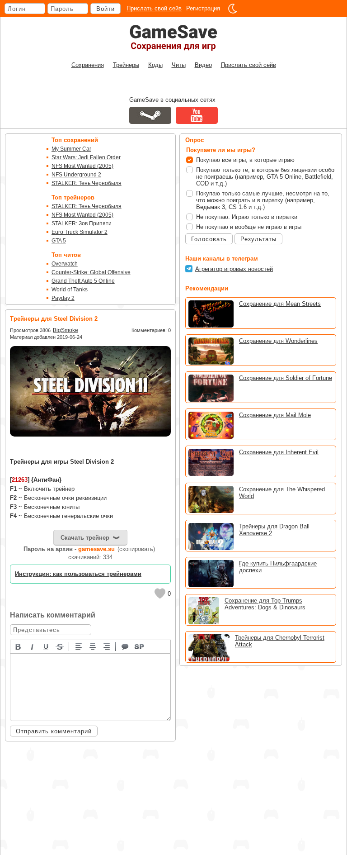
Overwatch (65, 264)
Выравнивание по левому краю (79, 646)
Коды (155, 65)
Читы (179, 65)
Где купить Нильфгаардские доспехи (278, 567)
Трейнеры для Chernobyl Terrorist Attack (279, 641)
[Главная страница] (173, 38)
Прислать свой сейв (154, 8)
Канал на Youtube (197, 115)
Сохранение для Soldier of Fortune (285, 378)
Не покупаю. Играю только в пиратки (246, 217)
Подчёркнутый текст (46, 646)
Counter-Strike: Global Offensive (91, 272)
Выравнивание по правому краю (107, 646)
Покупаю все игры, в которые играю (245, 160)
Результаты (258, 239)
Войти (105, 8)
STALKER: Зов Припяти (82, 223)
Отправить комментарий (54, 731)
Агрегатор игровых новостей (234, 269)
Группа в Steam (150, 115)
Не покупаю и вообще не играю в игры (248, 226)
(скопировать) (136, 549)
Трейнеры (126, 65)
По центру (93, 646)
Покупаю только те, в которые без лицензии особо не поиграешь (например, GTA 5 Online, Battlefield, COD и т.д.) (265, 176)
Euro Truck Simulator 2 (80, 232)
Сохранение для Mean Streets (280, 303)
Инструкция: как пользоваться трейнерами (78, 573)
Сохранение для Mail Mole (275, 415)
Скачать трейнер (85, 537)
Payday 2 (63, 298)
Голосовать (209, 239)
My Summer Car (71, 149)
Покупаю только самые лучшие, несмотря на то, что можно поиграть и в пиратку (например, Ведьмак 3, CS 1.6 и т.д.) (262, 200)
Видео (203, 65)
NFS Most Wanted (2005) (82, 166)
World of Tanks (70, 289)
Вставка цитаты (125, 646)
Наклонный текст (32, 646)
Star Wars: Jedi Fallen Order (86, 157)
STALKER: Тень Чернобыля (87, 183)
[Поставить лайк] (160, 593)
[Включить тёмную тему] (233, 8)
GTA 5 (59, 241)
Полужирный (18, 646)
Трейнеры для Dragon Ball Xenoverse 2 (274, 530)
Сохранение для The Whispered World (282, 492)
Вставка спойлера (139, 646)
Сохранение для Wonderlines (278, 340)
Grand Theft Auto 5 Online (83, 281)
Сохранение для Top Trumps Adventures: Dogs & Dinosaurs (265, 604)
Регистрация (203, 8)
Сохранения (87, 65)
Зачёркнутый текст (60, 646)
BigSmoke (65, 330)
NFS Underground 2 (76, 174)
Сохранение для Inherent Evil (279, 452)
